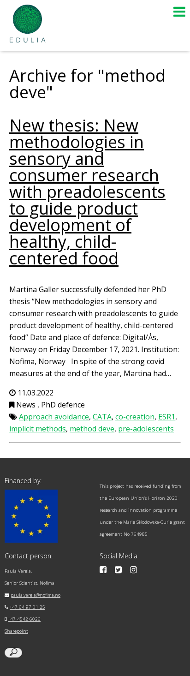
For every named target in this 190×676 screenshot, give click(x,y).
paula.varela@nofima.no (35, 595)
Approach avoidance (54, 417)
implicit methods (37, 429)
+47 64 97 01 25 (27, 607)
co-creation (134, 417)
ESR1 (166, 417)
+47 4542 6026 (24, 619)
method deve (92, 429)
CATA (102, 417)
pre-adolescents (146, 429)
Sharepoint (16, 631)
